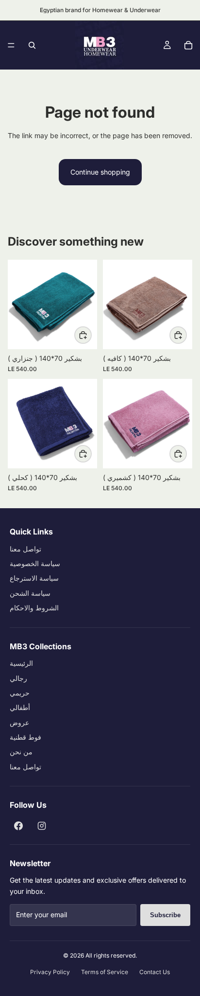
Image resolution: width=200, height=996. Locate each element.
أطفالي (20, 707)
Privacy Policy (50, 972)
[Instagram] (41, 826)
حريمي (20, 693)
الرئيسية (21, 663)
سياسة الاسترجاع (34, 578)
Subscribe (165, 915)
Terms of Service (104, 972)
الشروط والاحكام (34, 608)
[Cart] (188, 45)
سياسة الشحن (30, 593)
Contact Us (154, 972)
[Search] (32, 45)
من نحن (21, 751)
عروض (19, 722)
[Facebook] (18, 826)
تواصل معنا (25, 549)
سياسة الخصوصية (35, 563)
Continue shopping (100, 172)
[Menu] (11, 45)
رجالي (18, 678)
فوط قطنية (25, 737)
